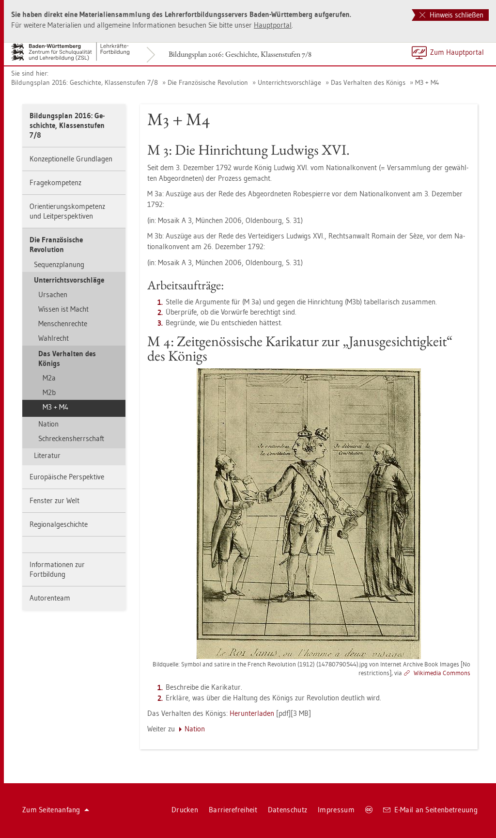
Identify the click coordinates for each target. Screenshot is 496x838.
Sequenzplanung (59, 264)
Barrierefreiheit (233, 809)
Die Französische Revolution (208, 82)
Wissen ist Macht (63, 309)
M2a (49, 377)
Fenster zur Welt (54, 500)
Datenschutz (287, 809)
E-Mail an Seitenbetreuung (436, 809)
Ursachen (52, 294)
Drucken (184, 809)
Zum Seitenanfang (51, 809)
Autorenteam (50, 597)
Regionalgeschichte (59, 524)
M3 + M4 (427, 82)
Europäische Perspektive (67, 476)
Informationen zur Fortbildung (57, 569)
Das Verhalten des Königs (368, 82)
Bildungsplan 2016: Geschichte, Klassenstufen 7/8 (240, 54)
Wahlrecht (53, 338)
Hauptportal (273, 25)
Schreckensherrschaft (71, 438)
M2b (49, 392)
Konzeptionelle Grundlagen (71, 158)
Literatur (47, 455)
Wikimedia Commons (442, 673)
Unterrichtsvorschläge (289, 82)
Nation (48, 423)
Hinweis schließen (455, 14)
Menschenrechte (62, 323)
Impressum (336, 809)
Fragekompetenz (55, 182)
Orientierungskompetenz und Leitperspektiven (67, 211)
